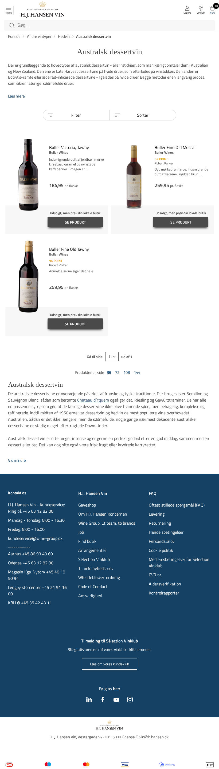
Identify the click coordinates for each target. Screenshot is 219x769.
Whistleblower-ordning (99, 577)
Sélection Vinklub (94, 559)
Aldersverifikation (165, 584)
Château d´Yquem (93, 400)
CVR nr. (155, 575)
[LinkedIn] (89, 701)
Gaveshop (87, 505)
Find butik (87, 541)
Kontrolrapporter (164, 593)
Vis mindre (17, 460)
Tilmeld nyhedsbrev (96, 568)
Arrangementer (92, 550)
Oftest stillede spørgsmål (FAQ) (177, 505)
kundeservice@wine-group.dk (35, 538)
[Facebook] (102, 701)
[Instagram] (130, 701)
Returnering (160, 523)
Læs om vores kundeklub (109, 664)
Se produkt (75, 222)
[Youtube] (116, 700)
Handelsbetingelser (166, 532)
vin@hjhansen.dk (154, 737)
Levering (157, 514)
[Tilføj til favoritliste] (106, 142)
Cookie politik (161, 550)
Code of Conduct (93, 586)
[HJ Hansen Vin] (43, 10)
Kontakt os (17, 493)
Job (81, 532)
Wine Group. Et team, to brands (106, 523)
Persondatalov (162, 541)
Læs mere (16, 96)
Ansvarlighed (90, 595)
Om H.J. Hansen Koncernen (102, 514)
